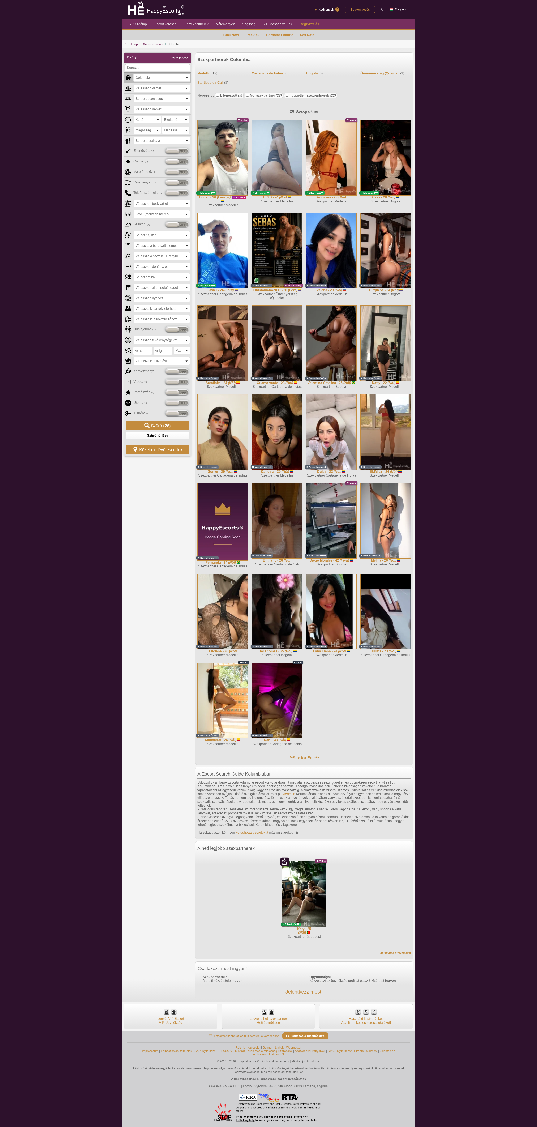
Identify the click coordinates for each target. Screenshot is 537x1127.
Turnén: (141, 413)
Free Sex (252, 35)
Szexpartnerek (196, 24)
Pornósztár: (143, 392)
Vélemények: (145, 182)
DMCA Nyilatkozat (340, 1051)
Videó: (140, 381)
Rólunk (240, 1047)
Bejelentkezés (360, 9)
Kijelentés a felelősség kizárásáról (270, 1051)
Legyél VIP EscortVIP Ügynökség (170, 1020)
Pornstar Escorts (279, 35)
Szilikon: (141, 224)
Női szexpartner (266, 95)
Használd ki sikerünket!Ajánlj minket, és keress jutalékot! (366, 1020)
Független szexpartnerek (312, 95)
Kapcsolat (253, 1047)
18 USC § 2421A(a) (232, 1051)
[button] (161, 78)
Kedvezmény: (145, 371)
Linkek (279, 1047)
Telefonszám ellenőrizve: (148, 193)
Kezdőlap (138, 24)
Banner (267, 1047)
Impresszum (150, 1051)
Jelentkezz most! (304, 992)
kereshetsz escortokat (252, 832)
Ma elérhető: (144, 172)
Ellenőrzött (231, 95)
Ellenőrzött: (143, 151)
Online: (140, 161)
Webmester (293, 1047)
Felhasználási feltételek (176, 1051)
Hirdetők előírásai (365, 1051)
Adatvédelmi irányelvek (310, 1051)
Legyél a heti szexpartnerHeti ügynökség (268, 1020)
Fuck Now (231, 35)
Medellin (288, 794)
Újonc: (140, 402)
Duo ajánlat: (144, 329)
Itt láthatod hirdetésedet (395, 953)
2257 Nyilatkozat (205, 1051)
